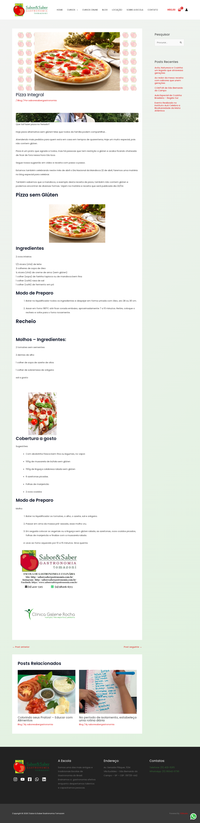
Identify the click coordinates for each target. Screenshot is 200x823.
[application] (76, 9)
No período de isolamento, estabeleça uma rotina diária (108, 718)
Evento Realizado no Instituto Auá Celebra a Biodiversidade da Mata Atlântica (167, 106)
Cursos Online (90, 9)
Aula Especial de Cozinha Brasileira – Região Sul (168, 96)
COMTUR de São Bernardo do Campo (169, 89)
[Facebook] (30, 779)
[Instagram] (15, 779)
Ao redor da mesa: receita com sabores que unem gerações (169, 80)
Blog (105, 9)
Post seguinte (133, 646)
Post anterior (20, 646)
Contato (153, 9)
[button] (77, 223)
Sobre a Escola (135, 9)
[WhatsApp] (37, 779)
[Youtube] (22, 779)
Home (60, 9)
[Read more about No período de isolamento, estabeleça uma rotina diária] (108, 692)
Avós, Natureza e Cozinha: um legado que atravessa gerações (169, 70)
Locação (117, 9)
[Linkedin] (44, 779)
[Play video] (77, 117)
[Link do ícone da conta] (186, 9)
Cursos (71, 9)
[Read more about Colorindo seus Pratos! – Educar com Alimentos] (46, 692)
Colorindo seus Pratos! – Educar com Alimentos (45, 718)
